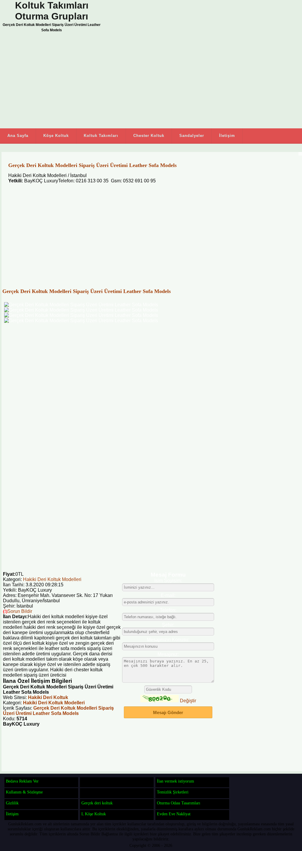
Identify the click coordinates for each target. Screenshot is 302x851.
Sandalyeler (191, 135)
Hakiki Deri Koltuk (48, 697)
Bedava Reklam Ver (22, 781)
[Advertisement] (132, 81)
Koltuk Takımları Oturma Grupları (51, 11)
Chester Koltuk (148, 135)
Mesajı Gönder (168, 712)
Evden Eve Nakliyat (174, 813)
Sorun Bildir (19, 611)
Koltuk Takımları (101, 135)
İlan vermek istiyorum (175, 781)
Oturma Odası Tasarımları (178, 803)
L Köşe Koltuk (93, 813)
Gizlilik (12, 803)
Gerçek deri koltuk (97, 803)
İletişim (227, 135)
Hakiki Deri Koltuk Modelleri (52, 579)
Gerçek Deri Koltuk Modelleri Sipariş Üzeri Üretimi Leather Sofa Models (58, 711)
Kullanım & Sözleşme (24, 792)
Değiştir (188, 700)
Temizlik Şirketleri (172, 792)
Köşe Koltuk (56, 135)
